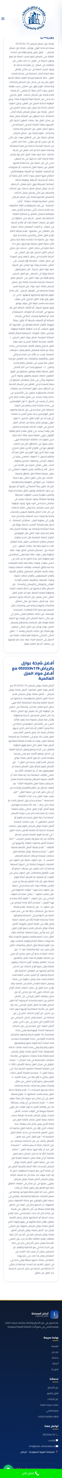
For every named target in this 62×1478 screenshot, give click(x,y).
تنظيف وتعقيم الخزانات (48, 1416)
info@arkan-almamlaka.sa (42, 1446)
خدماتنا (55, 1358)
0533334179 (49, 1435)
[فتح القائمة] (3, 18)
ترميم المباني (52, 1411)
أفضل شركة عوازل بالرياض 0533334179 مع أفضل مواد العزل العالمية (33, 670)
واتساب (51, 1440)
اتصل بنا (54, 1369)
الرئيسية (54, 1346)
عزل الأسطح (53, 1387)
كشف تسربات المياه (49, 1405)
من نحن (55, 1352)
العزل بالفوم (52, 1393)
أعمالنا (55, 1363)
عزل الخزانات (52, 1399)
